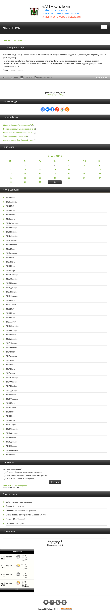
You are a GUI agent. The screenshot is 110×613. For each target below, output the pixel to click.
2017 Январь (11, 343)
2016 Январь (11, 292)
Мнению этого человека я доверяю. (21, 510)
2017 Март (10, 352)
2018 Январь (11, 395)
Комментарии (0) (44, 77)
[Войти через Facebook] (52, 109)
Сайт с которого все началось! (19, 502)
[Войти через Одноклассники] (67, 109)
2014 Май (10, 206)
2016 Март (10, 300)
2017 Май (10, 360)
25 (69, 178)
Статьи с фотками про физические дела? (24, 472)
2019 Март (10, 455)
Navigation (11, 28)
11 (69, 170)
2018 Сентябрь (12, 429)
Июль (20, 41)
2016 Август (11, 322)
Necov (15, 77)
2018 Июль (10, 420)
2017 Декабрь (11, 390)
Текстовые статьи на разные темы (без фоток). (26, 475)
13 (100, 170)
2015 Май (10, 258)
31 (55, 182)
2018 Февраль (12, 399)
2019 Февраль (12, 450)
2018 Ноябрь (11, 437)
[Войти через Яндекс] (57, 109)
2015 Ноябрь (11, 283)
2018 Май (10, 412)
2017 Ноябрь (11, 386)
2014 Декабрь (11, 236)
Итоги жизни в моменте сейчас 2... (18, 133)
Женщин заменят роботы (14, 136)
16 (40, 174)
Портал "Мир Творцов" (15, 519)
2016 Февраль (12, 296)
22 (25, 178)
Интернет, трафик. (16, 47)
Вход (61, 95)
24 (55, 178)
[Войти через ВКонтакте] (47, 109)
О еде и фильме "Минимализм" (17, 125)
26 (84, 178)
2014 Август (11, 219)
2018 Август (11, 425)
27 (100, 178)
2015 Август (11, 270)
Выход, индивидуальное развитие (18, 129)
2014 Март (10, 198)
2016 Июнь (10, 313)
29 (25, 182)
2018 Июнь (10, 416)
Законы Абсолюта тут (15, 506)
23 (40, 178)
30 (40, 182)
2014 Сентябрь (12, 223)
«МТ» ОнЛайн (56, 6)
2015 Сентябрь (12, 275)
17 (55, 174)
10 (55, 170)
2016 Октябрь (11, 330)
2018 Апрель (11, 407)
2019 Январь (11, 446)
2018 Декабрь (11, 442)
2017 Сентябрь (12, 377)
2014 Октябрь (11, 228)
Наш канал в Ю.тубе (14, 523)
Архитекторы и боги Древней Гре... (18, 140)
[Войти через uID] (43, 109)
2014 (14, 41)
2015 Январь (11, 240)
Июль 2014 (55, 156)
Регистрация (52, 95)
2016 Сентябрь (12, 326)
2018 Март (10, 403)
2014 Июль (10, 215)
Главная (6, 41)
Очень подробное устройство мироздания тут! (26, 515)
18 (69, 174)
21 (11, 178)
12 (84, 170)
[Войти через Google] (62, 109)
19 (84, 174)
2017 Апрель (11, 356)
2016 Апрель (11, 305)
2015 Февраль (12, 245)
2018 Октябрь (11, 433)
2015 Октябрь (11, 279)
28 (11, 182)
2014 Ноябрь (11, 232)
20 (100, 174)
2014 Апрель (11, 202)
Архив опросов (20, 485)
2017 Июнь (10, 365)
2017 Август (11, 373)
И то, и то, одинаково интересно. (20, 478)
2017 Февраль (12, 347)
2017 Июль (10, 369)
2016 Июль (10, 317)
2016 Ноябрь (11, 335)
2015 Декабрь (11, 288)
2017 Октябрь (11, 382)
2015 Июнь (10, 262)
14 (11, 174)
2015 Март (10, 249)
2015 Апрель (11, 253)
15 (25, 174)
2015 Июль (10, 266)
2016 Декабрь (11, 339)
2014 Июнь (10, 210)
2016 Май (10, 309)
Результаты (8, 485)
